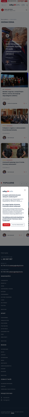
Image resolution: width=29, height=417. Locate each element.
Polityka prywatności (17, 224)
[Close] (25, 190)
